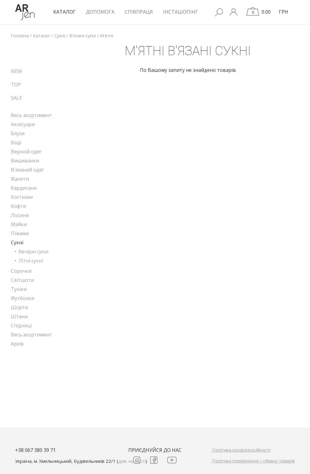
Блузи (18, 133)
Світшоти (22, 280)
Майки (19, 224)
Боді (16, 142)
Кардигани (24, 188)
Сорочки (21, 271)
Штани (19, 316)
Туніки (19, 289)
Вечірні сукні (33, 251)
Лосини (20, 215)
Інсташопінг (180, 11)
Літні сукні (30, 260)
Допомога (100, 11)
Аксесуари (23, 124)
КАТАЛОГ (64, 11)
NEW (16, 71)
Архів (17, 343)
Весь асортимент (31, 115)
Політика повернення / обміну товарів (253, 461)
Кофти (18, 206)
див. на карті (132, 461)
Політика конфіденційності (241, 450)
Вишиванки (25, 160)
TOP (16, 84)
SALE (16, 98)
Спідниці (21, 325)
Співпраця (139, 11)
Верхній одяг (26, 151)
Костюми (22, 197)
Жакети (20, 178)
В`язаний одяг (27, 169)
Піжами (20, 233)
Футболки (22, 298)
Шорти (19, 307)
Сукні (17, 242)
